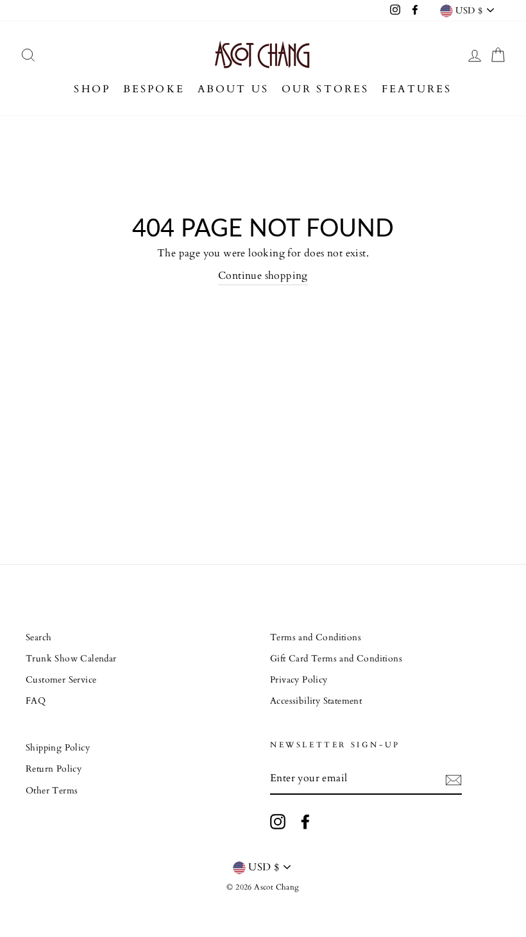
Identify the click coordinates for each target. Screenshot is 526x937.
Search (38, 637)
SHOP (92, 89)
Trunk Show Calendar (71, 659)
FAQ (36, 701)
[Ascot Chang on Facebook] (305, 821)
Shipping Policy (58, 748)
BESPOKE (154, 89)
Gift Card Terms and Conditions (336, 659)
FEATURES (417, 89)
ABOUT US (233, 89)
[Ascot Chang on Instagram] (277, 821)
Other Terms (52, 791)
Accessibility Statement (316, 701)
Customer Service (61, 680)
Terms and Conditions (315, 637)
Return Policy (53, 769)
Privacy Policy (299, 680)
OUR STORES (325, 89)
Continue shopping (263, 276)
